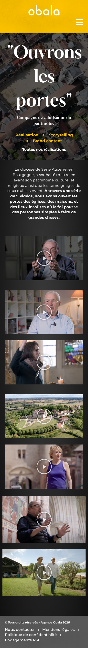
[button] (44, 258)
